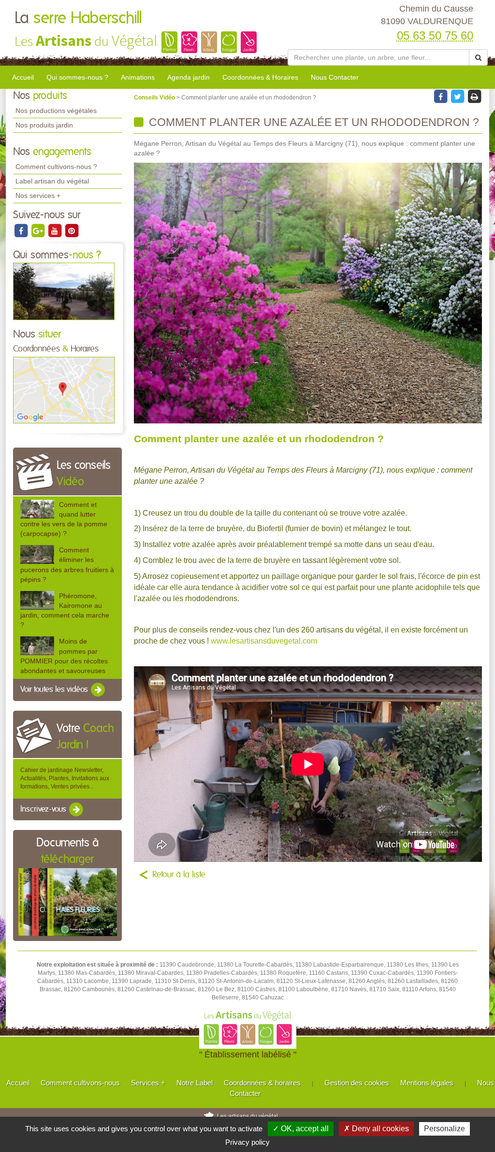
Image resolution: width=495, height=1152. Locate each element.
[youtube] (55, 230)
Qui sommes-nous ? (77, 77)
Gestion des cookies (356, 1083)
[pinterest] (71, 230)
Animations (138, 77)
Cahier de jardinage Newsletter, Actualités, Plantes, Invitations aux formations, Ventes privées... (64, 778)
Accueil (23, 77)
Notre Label (194, 1083)
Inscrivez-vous (44, 809)
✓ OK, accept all (301, 1128)
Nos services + (37, 195)
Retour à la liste (178, 875)
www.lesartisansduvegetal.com (264, 641)
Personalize (444, 1128)
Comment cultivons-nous (80, 1083)
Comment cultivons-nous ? (56, 166)
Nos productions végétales (56, 110)
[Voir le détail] (37, 509)
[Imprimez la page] (474, 96)
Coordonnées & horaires (262, 1083)
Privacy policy (247, 1142)
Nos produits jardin (44, 125)
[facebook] (21, 230)
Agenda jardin (188, 77)
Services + (148, 1083)
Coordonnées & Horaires (260, 77)
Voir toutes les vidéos (55, 689)
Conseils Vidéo (155, 97)
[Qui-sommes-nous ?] (64, 291)
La (78, 18)
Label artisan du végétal (52, 181)
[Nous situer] (64, 389)
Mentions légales (426, 1083)
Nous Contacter (335, 77)
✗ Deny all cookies (376, 1128)
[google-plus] (38, 230)
